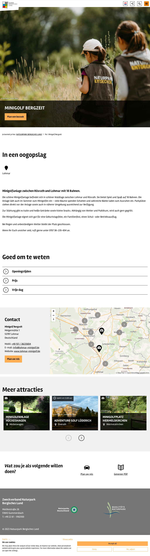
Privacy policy (68, 539)
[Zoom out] (53, 315)
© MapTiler (120, 372)
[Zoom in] (53, 311)
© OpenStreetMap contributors (137, 372)
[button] (15, 116)
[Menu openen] (146, 3)
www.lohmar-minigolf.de (27, 351)
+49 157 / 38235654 (21, 343)
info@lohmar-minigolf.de (26, 347)
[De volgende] (81, 438)
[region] (100, 340)
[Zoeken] (139, 3)
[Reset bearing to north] (53, 319)
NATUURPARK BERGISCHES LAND (29, 134)
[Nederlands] (125, 3)
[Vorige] (68, 438)
